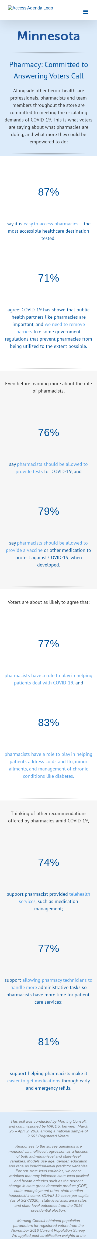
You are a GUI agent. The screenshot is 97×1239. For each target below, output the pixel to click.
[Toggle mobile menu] (86, 12)
